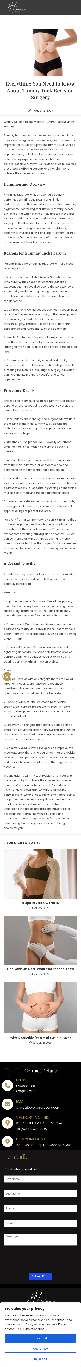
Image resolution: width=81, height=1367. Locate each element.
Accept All (41, 1338)
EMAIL (21, 1101)
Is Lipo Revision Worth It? (40, 903)
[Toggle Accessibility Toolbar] (7, 676)
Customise (40, 1349)
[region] (40, 1334)
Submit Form (40, 1276)
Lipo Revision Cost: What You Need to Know (40, 969)
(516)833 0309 (26, 1091)
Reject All (40, 1359)
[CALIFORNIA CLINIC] (7, 1123)
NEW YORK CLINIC (31, 1139)
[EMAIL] (7, 1104)
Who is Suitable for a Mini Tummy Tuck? (40, 1038)
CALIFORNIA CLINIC (33, 1117)
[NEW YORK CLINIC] (7, 1141)
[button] (76, 7)
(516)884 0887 (26, 1086)
